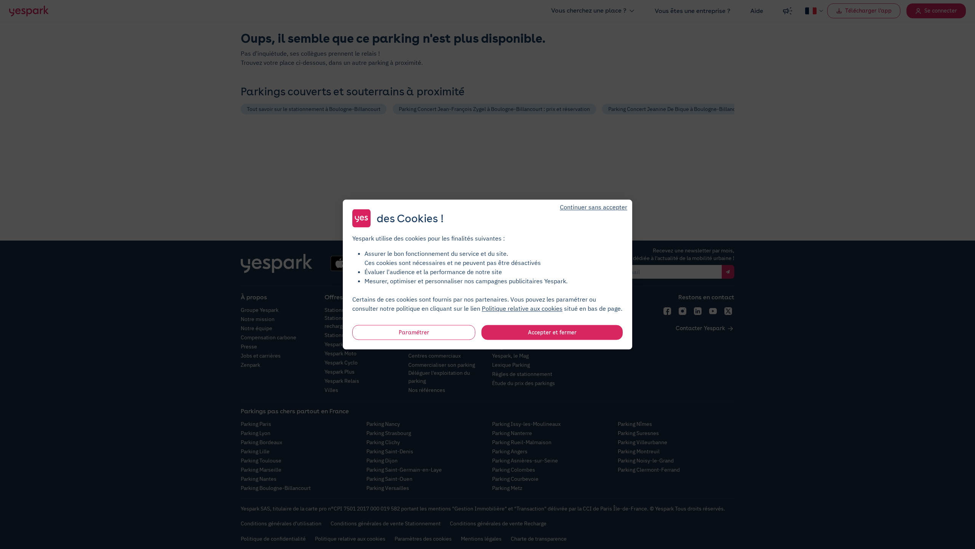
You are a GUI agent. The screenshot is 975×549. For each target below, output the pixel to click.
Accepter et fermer (552, 332)
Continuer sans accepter (593, 207)
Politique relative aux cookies (522, 308)
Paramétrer (414, 332)
